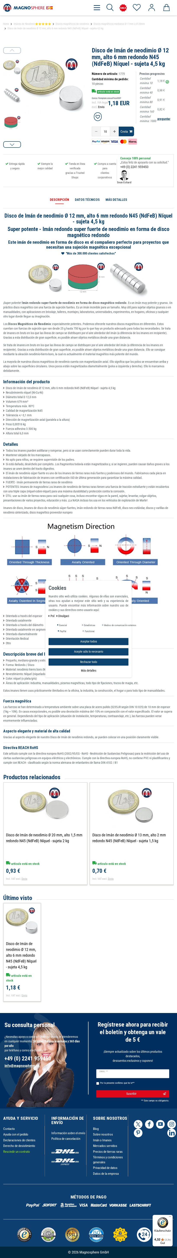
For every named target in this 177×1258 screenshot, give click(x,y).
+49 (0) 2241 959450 (134, 167)
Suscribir (131, 1093)
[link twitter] (138, 1124)
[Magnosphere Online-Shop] (28, 7)
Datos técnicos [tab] (87, 200)
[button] (12, 144)
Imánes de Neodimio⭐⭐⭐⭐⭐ (32, 23)
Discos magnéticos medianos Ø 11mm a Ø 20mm (119, 23)
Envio (101, 107)
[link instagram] (171, 1124)
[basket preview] (166, 7)
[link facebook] (149, 1124)
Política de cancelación (65, 1139)
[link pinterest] (138, 1133)
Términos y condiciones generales (108, 1159)
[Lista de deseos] (136, 7)
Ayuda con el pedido (15, 1134)
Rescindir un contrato (16, 1152)
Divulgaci (63, 616)
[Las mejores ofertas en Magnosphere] (123, 8)
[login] (151, 7)
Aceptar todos (88, 641)
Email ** (104, 1071)
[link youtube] (160, 1124)
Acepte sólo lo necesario (88, 651)
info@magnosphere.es (22, 1065)
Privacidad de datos (105, 1168)
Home (6, 23)
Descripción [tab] (59, 200)
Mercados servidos (105, 1146)
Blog (96, 1129)
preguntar (163, 119)
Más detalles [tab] (116, 200)
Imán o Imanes (102, 1140)
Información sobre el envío (68, 1133)
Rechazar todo (88, 662)
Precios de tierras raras (108, 1152)
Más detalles (88, 670)
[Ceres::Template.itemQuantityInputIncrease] (114, 131)
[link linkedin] (171, 1133)
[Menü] (170, 1217)
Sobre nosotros (103, 1134)
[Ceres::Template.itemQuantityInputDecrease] (96, 131)
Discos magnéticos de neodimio (72, 23)
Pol (53, 616)
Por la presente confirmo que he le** (117, 1083)
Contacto (9, 1129)
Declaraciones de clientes (19, 1140)
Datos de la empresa (106, 1174)
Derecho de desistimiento (19, 1146)
